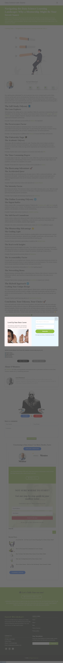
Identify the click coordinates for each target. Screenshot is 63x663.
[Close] (56, 319)
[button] (18, 336)
